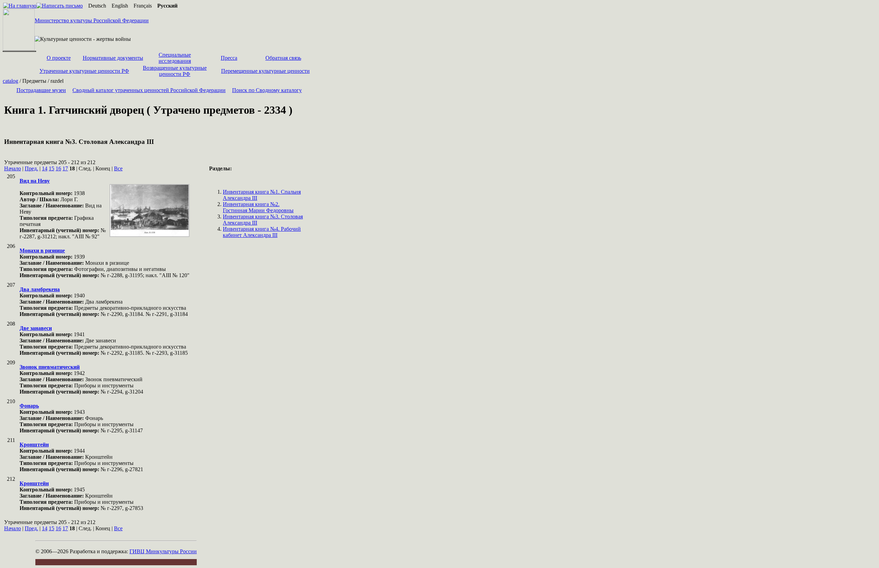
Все (118, 168)
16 (58, 168)
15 (51, 168)
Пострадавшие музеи (41, 90)
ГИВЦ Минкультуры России (163, 551)
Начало (12, 168)
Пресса (229, 58)
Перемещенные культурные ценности (265, 71)
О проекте (59, 58)
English (120, 6)
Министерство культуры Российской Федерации (92, 20)
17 (65, 168)
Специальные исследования (175, 58)
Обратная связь (283, 58)
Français (143, 6)
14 (44, 168)
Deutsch (97, 6)
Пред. (31, 168)
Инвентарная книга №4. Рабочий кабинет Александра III (262, 232)
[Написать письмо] (59, 6)
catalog (10, 81)
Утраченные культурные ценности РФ (84, 71)
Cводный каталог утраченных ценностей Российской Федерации (149, 90)
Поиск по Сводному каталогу (267, 90)
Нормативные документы (113, 58)
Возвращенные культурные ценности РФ (175, 71)
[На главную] (19, 6)
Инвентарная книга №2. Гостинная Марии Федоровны (258, 207)
